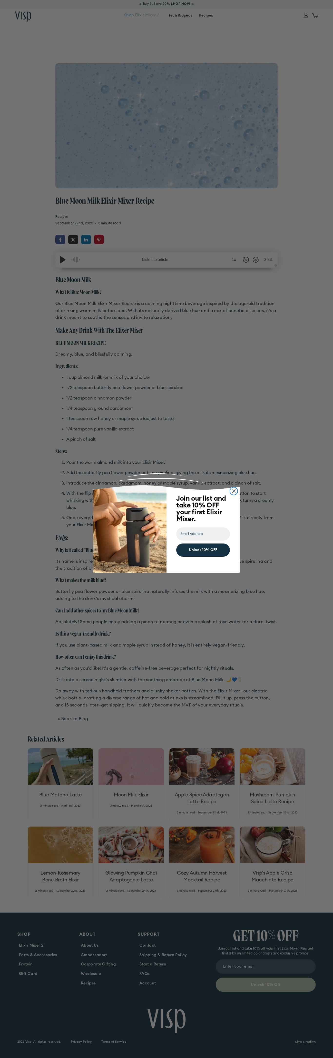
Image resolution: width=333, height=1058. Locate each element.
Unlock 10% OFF (203, 550)
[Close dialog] (234, 491)
